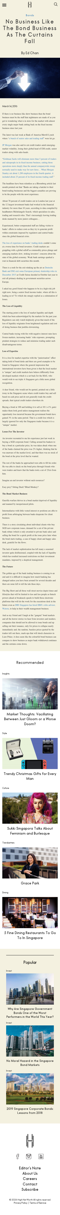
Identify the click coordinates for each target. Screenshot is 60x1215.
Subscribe (30, 1189)
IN (28, 1156)
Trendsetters (8, 843)
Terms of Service (38, 1203)
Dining (5, 892)
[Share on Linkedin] (40, 1133)
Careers (30, 1179)
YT (41, 1156)
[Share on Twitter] (20, 1133)
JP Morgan (7, 145)
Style (4, 733)
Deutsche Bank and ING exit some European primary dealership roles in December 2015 (29, 271)
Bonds (30, 15)
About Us (30, 1173)
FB (17, 1156)
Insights (6, 674)
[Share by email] (46, 1133)
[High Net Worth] (29, 5)
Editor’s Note (30, 1168)
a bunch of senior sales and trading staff (26, 138)
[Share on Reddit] (27, 1133)
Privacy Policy (20, 1203)
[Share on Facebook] (14, 1133)
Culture (5, 788)
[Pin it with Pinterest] (33, 1133)
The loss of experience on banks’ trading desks (22, 242)
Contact (30, 1184)
